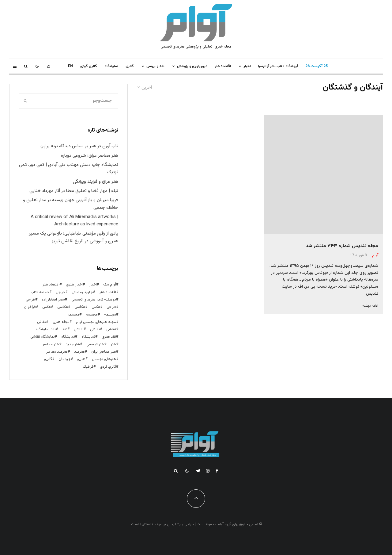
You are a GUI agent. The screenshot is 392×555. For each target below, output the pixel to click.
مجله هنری (61, 322)
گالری (130, 66)
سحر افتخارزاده (53, 299)
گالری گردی (88, 66)
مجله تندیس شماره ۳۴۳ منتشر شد (342, 246)
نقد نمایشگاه (46, 329)
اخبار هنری (74, 284)
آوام (375, 255)
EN (70, 66)
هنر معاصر (51, 344)
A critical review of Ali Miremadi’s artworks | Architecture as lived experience (74, 220)
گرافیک (88, 366)
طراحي (30, 299)
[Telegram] (198, 471)
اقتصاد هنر (223, 66)
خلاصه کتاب (40, 292)
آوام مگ (109, 284)
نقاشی (111, 329)
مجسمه (110, 314)
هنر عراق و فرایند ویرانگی (95, 181)
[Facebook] (217, 471)
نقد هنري (109, 336)
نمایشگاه (68, 336)
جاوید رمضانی (82, 292)
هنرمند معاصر (57, 351)
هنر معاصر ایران (103, 351)
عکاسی (79, 307)
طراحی (111, 307)
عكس (96, 307)
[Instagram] (48, 66)
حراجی (60, 292)
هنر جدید (73, 344)
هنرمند (79, 351)
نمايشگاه (111, 66)
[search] (25, 101)
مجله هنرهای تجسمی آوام (96, 322)
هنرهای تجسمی (104, 359)
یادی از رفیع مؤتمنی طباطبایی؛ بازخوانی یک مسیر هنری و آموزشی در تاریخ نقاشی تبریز (73, 237)
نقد (64, 329)
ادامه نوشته (370, 305)
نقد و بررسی (155, 66)
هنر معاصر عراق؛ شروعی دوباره (89, 155)
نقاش (41, 322)
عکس (46, 307)
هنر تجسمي (95, 344)
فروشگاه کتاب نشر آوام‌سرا (278, 66)
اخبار (247, 66)
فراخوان (30, 307)
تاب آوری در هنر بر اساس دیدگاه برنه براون (79, 146)
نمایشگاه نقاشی (42, 336)
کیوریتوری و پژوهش (192, 66)
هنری (81, 359)
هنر (113, 344)
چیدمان (64, 359)
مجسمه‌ (73, 314)
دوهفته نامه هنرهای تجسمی (93, 299)
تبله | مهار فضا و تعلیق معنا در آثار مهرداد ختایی (73, 190)
